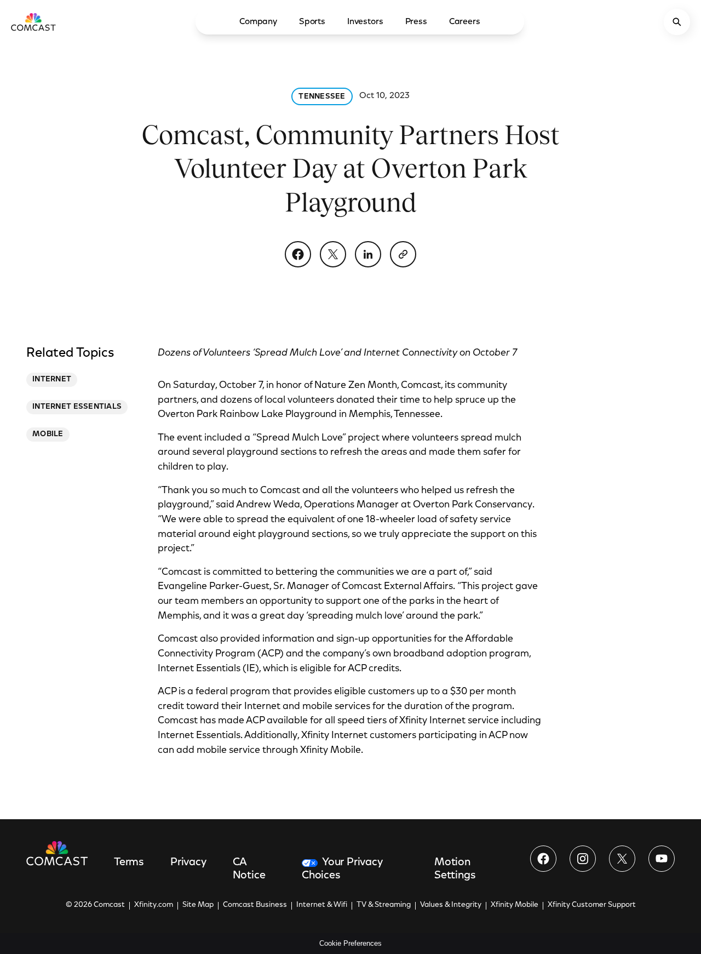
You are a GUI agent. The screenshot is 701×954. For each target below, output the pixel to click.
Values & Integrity (450, 905)
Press (416, 22)
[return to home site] (33, 22)
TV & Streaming (384, 905)
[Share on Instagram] (583, 859)
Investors (365, 22)
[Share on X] (333, 254)
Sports (312, 22)
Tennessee (322, 97)
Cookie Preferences (350, 943)
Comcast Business (255, 905)
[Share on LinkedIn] (368, 254)
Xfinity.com (153, 905)
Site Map (198, 905)
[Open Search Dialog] (677, 22)
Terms (129, 862)
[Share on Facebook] (298, 254)
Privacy (188, 862)
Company (258, 22)
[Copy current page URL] (403, 254)
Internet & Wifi (321, 905)
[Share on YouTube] (661, 859)
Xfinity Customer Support (592, 905)
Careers (464, 22)
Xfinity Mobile (514, 905)
